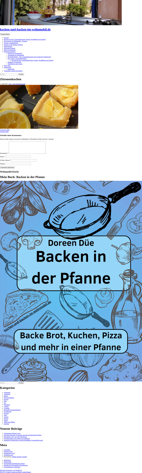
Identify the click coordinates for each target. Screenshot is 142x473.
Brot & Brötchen (9, 398)
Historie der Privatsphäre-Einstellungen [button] (16, 465)
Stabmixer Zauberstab (14, 62)
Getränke (6, 408)
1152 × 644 (12, 84)
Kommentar (4, 153)
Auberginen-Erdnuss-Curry (12, 433)
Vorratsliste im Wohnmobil (16, 55)
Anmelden (7, 450)
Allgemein (7, 392)
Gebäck (6, 406)
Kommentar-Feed (9, 453)
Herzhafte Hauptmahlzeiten (12, 410)
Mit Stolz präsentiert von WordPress (11, 470)
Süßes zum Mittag (9, 422)
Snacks (6, 418)
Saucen (6, 417)
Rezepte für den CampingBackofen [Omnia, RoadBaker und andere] (25, 39)
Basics (6, 396)
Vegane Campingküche (11, 43)
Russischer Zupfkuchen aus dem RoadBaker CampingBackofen (23, 440)
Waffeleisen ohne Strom (15, 64)
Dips (5, 401)
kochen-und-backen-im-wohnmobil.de (25, 29)
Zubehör (6, 424)
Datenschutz (7, 67)
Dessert (6, 399)
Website (2, 164)
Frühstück (7, 404)
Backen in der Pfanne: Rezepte (13, 45)
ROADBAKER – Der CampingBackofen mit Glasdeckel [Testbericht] (29, 57)
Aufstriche (7, 394)
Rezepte (6, 38)
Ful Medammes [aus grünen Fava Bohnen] (17, 438)
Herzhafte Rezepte (9, 48)
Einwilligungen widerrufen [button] (12, 467)
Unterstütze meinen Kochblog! (13, 71)
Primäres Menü (5, 34)
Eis (5, 403)
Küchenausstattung (9, 51)
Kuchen (6, 413)
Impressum (11, 69)
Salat (5, 415)
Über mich (7, 65)
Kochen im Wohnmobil (15, 53)
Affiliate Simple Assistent (19, 457)
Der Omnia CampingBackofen (17, 58)
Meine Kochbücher (10, 50)
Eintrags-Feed (8, 451)
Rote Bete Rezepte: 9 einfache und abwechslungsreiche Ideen (22, 435)
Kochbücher (7, 411)
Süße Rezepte (8, 46)
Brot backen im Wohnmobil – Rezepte (15, 41)
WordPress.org (8, 455)
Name (2, 156)
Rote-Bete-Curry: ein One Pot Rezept (15, 437)
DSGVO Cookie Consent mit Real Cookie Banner (15, 472)
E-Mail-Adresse (5, 160)
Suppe (6, 420)
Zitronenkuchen (21, 84)
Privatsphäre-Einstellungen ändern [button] (14, 463)
